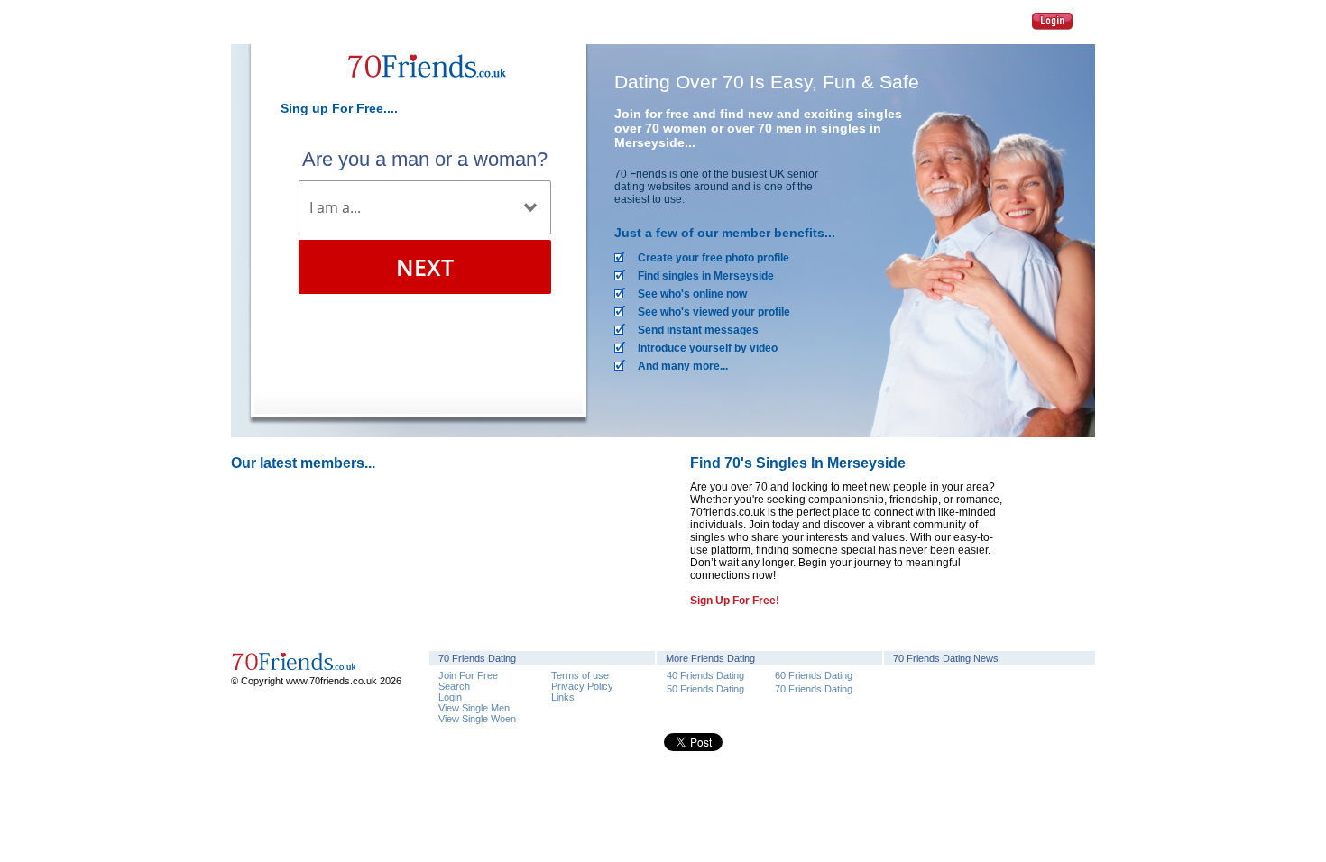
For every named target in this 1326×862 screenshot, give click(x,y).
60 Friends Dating (813, 675)
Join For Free (468, 675)
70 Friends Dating (813, 688)
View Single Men (474, 707)
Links (563, 697)
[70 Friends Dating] (425, 88)
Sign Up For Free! (734, 600)
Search (454, 686)
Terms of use (580, 675)
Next (425, 267)
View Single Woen (477, 718)
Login (1052, 21)
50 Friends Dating (705, 688)
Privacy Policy (582, 686)
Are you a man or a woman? (425, 159)
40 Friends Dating (705, 675)
